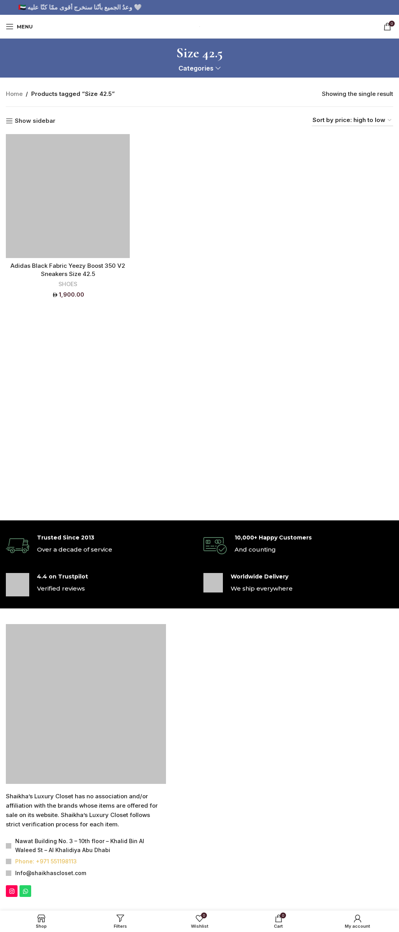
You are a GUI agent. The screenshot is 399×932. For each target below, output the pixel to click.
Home (14, 93)
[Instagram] (12, 784)
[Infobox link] (101, 545)
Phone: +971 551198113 (46, 754)
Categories (196, 68)
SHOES (67, 284)
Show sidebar (35, 120)
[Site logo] (199, 26)
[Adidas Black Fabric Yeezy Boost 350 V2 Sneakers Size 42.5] (68, 196)
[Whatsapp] (25, 784)
